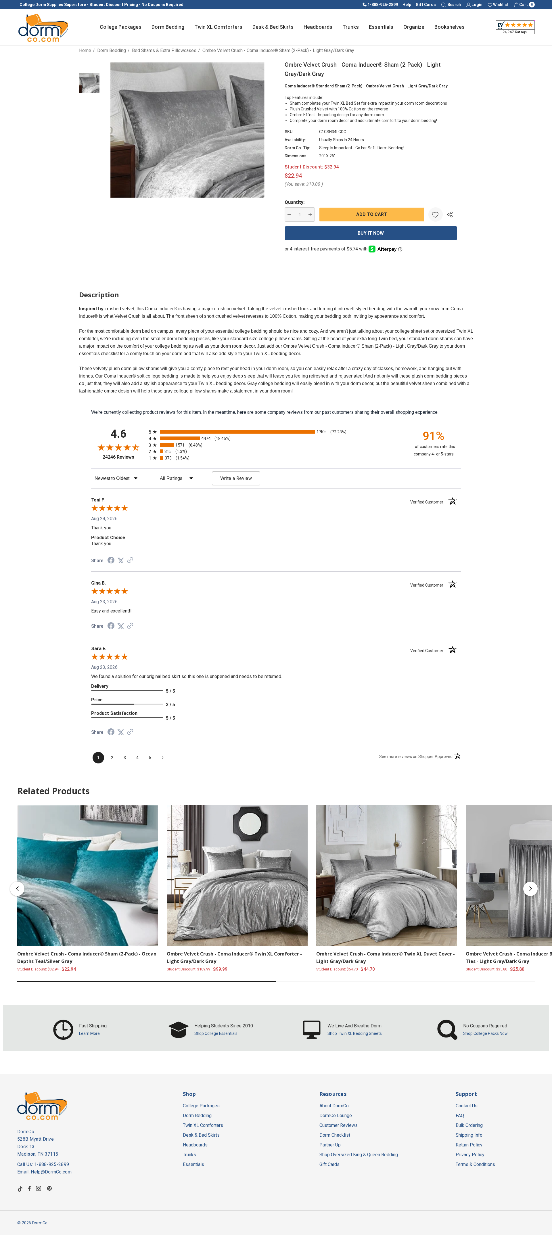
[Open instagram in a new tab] (39, 1188)
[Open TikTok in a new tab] (20, 1188)
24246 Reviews (124, 457)
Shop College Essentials (215, 1033)
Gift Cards (426, 4)
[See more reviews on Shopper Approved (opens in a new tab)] (130, 560)
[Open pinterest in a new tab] (50, 1188)
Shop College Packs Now (485, 1033)
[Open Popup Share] (450, 214)
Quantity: (295, 202)
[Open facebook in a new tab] (29, 1188)
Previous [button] (17, 889)
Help (406, 4)
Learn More (89, 1033)
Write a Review (236, 478)
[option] (80, 1030)
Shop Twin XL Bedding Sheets (354, 1033)
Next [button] (530, 889)
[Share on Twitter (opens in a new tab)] (120, 560)
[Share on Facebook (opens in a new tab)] (111, 561)
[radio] (276, 432)
